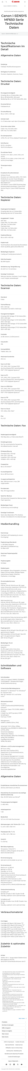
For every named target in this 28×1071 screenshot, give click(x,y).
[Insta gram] (10, 1064)
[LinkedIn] (14, 1064)
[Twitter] (17, 1064)
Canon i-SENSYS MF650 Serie (9, 33)
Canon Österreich (13, 1061)
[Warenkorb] (2, 2)
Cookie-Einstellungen (14, 1056)
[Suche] (6, 2)
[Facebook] (6, 1064)
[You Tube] (21, 1064)
